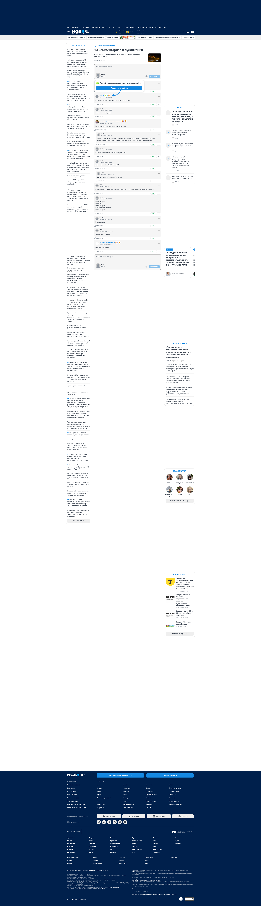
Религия (149, 804)
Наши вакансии (73, 798)
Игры (159, 27)
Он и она (149, 785)
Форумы (112, 27)
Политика (149, 791)
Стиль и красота (175, 788)
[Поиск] (182, 32)
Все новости (78, 45)
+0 (153, 91)
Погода (104, 27)
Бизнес (99, 788)
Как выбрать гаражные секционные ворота (75, 269)
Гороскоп (140, 27)
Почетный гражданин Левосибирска (110, 121)
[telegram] (99, 822)
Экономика (173, 798)
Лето (125, 795)
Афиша (132, 27)
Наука (125, 801)
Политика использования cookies (141, 889)
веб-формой (101, 888)
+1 (153, 181)
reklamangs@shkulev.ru (138, 872)
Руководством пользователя (140, 879)
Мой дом (126, 798)
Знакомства (95, 27)
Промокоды (85, 27)
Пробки (131, 32)
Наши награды (72, 795)
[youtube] (125, 822)
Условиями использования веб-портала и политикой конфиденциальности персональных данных (160, 882)
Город (99, 795)
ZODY (164, 27)
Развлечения (151, 801)
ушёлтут (102, 95)
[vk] (104, 822)
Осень (148, 788)
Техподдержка (72, 801)
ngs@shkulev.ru (89, 886)
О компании (71, 791)
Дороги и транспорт (104, 798)
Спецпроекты (174, 801)
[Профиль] (192, 32)
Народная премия (175, 804)
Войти (103, 76)
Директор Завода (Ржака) (107, 242)
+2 (153, 213)
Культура (126, 791)
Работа (148, 798)
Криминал (126, 788)
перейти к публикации (106, 45)
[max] (115, 822)
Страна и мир (174, 791)
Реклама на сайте (73, 785)
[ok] (109, 822)
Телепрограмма (123, 27)
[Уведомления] (187, 32)
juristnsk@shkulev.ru (113, 887)
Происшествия (151, 795)
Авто (98, 785)
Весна (99, 791)
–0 (158, 91)
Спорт (171, 785)
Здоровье (100, 808)
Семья (148, 808)
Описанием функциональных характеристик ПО (146, 880)
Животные (101, 804)
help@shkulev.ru (80, 888)
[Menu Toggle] (68, 32)
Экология (172, 795)
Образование (128, 808)
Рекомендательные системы (140, 892)
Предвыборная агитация (76, 804)
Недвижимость (73, 27)
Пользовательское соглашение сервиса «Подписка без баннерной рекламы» (154, 894)
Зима (125, 785)
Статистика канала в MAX (76, 808)
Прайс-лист (71, 788)
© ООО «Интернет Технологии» (76, 899)
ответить (99, 104)
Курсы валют (151, 27)
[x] (120, 822)
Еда (98, 801)
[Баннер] (127, 37)
